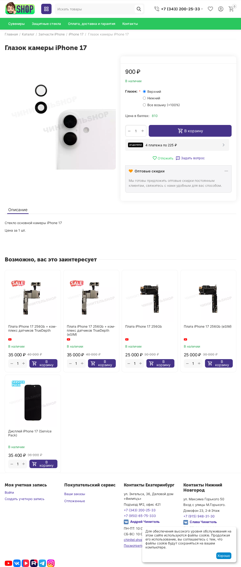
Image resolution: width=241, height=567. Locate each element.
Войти (9, 492)
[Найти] (139, 9)
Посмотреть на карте (141, 546)
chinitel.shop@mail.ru (140, 540)
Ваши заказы (74, 494)
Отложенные (74, 501)
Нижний (154, 98)
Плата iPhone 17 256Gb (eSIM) (208, 326)
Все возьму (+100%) (163, 105)
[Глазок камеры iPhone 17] (60, 114)
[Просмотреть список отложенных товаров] (210, 9)
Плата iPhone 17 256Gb (143, 326)
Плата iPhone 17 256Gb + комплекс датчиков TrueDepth (32, 328)
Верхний (154, 91)
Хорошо (223, 556)
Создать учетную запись (24, 499)
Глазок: (131, 91)
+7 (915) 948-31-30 (199, 516)
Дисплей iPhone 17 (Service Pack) (30, 433)
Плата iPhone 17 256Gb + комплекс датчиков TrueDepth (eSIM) (91, 330)
